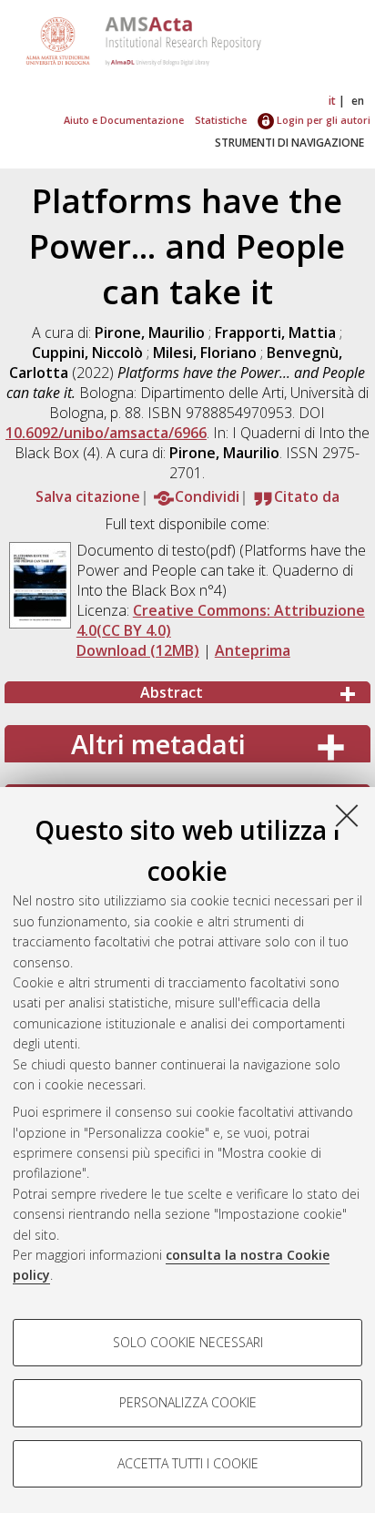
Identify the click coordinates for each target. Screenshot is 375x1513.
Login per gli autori (322, 120)
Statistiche (221, 120)
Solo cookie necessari (188, 1342)
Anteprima (252, 650)
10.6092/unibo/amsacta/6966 (106, 433)
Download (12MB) (137, 650)
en (357, 100)
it (332, 100)
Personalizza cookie (188, 1402)
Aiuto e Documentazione (124, 120)
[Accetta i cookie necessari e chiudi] (346, 815)
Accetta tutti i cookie (187, 1463)
